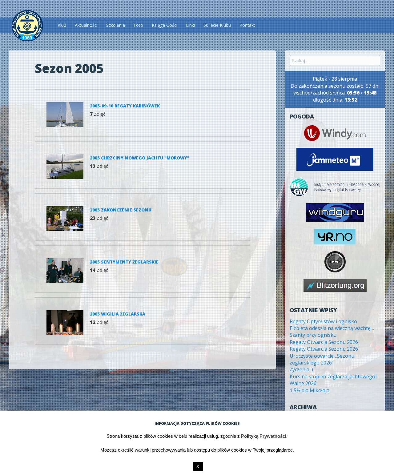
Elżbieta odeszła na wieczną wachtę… (332, 328)
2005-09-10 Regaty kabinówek (125, 106)
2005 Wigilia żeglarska (117, 314)
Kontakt (247, 25)
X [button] (197, 466)
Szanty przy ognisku (313, 335)
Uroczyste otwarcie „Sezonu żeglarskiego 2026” (322, 359)
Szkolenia (115, 25)
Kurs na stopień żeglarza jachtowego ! (333, 376)
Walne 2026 (303, 383)
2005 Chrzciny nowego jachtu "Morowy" (139, 158)
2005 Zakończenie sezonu (120, 210)
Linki (190, 25)
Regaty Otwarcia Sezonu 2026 (324, 342)
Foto (138, 25)
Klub (62, 25)
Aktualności (86, 25)
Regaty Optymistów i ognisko (323, 321)
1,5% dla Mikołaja (309, 390)
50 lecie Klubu (217, 25)
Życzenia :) (301, 369)
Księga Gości (164, 25)
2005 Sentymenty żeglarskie (124, 262)
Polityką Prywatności (263, 436)
